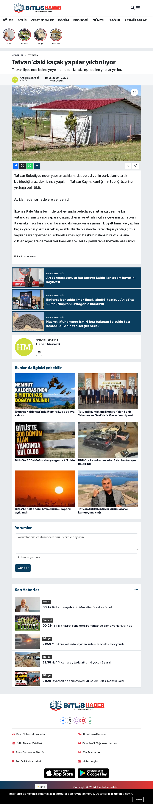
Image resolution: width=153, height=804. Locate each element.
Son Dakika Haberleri (28, 761)
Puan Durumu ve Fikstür (30, 752)
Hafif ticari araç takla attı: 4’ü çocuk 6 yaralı (77, 662)
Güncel (47, 620)
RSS (42, 787)
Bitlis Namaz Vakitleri (29, 743)
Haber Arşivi (90, 761)
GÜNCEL (99, 20)
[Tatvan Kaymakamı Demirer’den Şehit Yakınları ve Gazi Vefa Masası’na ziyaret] (108, 391)
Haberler (18, 55)
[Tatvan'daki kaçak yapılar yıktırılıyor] (76, 123)
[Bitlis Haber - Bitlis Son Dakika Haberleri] (37, 8)
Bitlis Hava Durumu (94, 734)
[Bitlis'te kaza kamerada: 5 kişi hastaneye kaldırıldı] (108, 439)
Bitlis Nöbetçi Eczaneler (30, 734)
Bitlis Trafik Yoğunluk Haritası (99, 743)
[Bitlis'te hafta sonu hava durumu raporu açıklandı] (45, 488)
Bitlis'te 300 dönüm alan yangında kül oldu (45, 460)
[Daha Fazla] (37, 166)
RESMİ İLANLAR (135, 20)
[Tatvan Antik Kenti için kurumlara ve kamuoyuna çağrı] (108, 488)
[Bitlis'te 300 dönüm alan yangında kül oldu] (45, 439)
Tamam (138, 799)
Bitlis (46, 602)
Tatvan (33, 55)
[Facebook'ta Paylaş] (15, 166)
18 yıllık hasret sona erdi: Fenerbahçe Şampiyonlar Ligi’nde (87, 625)
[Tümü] (136, 589)
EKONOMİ (80, 20)
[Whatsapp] (90, 720)
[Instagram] (77, 720)
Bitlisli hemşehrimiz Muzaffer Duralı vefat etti (78, 607)
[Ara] (133, 7)
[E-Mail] (39, 353)
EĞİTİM (63, 20)
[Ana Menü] (138, 7)
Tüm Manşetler (91, 752)
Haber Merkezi (48, 344)
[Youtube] (83, 720)
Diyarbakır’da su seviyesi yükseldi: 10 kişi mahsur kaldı (83, 681)
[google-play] (93, 773)
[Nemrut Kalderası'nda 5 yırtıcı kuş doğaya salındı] (45, 391)
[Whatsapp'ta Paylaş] (29, 166)
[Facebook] (63, 720)
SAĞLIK (114, 20)
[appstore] (60, 773)
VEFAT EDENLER (42, 20)
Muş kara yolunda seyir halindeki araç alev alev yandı (83, 644)
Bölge (47, 638)
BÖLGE (8, 20)
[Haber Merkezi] (24, 347)
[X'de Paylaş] (22, 166)
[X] (70, 720)
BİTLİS (22, 20)
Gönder (23, 568)
